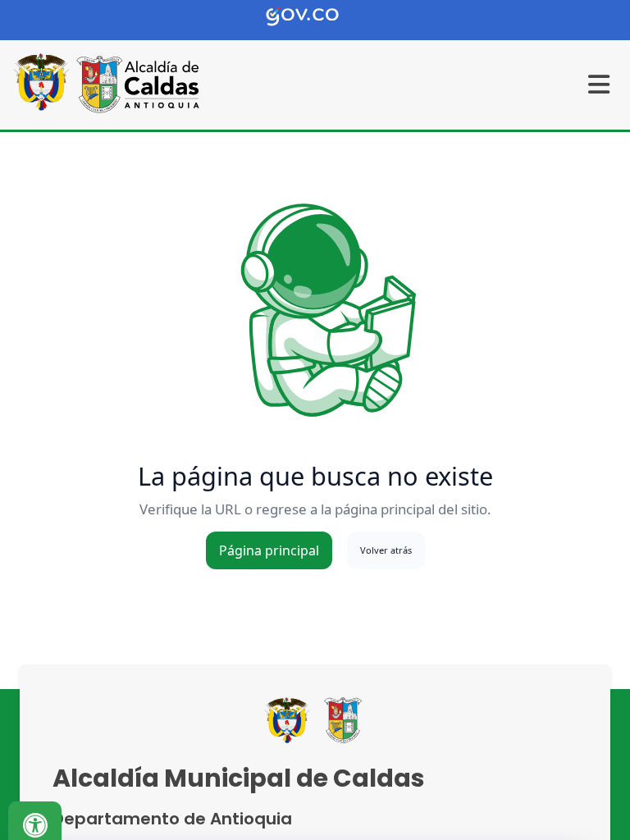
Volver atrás (386, 550)
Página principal (269, 550)
